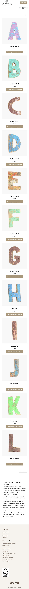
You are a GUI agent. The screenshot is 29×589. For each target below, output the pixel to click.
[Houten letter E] (14, 181)
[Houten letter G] (14, 256)
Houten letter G (14, 271)
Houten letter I (14, 346)
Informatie (5, 551)
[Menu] (2, 7)
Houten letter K (14, 421)
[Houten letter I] (14, 330)
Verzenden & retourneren (9, 543)
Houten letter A (14, 46)
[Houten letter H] (14, 293)
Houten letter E (14, 196)
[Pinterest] (16, 583)
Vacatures (5, 535)
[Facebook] (13, 583)
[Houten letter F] (14, 218)
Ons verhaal (5, 532)
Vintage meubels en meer (9, 553)
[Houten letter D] (14, 143)
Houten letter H (14, 308)
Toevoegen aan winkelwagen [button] (14, 52)
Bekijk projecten (6, 555)
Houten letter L (14, 458)
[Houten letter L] (14, 443)
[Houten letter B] (14, 68)
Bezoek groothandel (7, 557)
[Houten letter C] (14, 106)
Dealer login (23, 2)
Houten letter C (14, 121)
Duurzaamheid (6, 534)
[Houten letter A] (14, 31)
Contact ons (5, 545)
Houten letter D (14, 159)
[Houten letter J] (14, 368)
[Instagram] (11, 583)
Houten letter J (14, 383)
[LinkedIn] (18, 583)
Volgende (22, 471)
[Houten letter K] (14, 405)
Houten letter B (14, 84)
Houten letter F (14, 234)
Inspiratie (4, 537)
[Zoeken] (20, 8)
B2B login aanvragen (7, 559)
